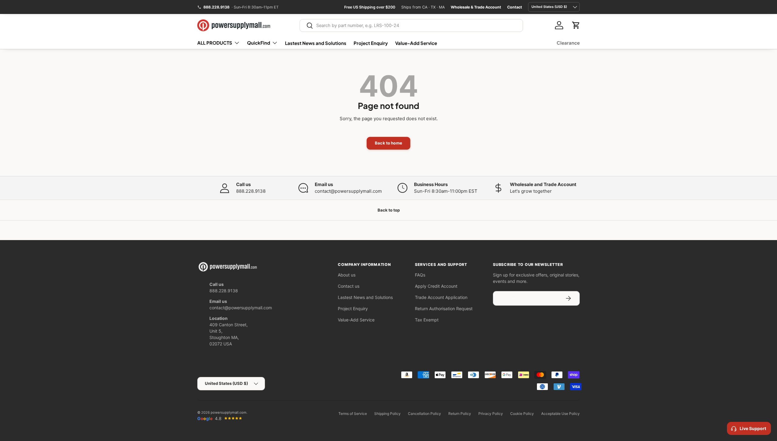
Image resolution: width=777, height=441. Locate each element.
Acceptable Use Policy (560, 413)
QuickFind (258, 43)
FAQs (420, 274)
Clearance (568, 43)
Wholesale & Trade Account (476, 7)
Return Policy (459, 413)
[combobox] (411, 25)
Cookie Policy (522, 413)
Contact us (348, 286)
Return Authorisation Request (444, 308)
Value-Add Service (416, 43)
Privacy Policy (490, 413)
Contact (514, 7)
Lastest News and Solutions (315, 43)
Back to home (388, 143)
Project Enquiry (371, 43)
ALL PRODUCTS (214, 43)
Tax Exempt (427, 319)
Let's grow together (531, 191)
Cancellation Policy (424, 413)
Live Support (753, 428)
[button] (576, 25)
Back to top (389, 210)
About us (346, 274)
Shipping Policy (387, 413)
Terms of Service (352, 413)
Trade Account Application (441, 297)
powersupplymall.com (228, 412)
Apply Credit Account (436, 286)
